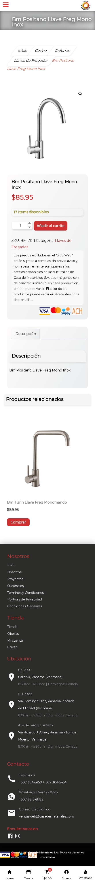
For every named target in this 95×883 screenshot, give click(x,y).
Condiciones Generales (24, 606)
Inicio (11, 565)
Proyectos (15, 579)
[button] (80, 94)
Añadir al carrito (51, 226)
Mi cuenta (15, 641)
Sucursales (15, 586)
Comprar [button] (18, 522)
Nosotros (14, 572)
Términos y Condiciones (25, 593)
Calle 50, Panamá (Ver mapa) (40, 677)
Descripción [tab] (25, 334)
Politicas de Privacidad (24, 599)
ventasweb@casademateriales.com (46, 816)
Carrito (12, 647)
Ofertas (13, 634)
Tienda (12, 627)
